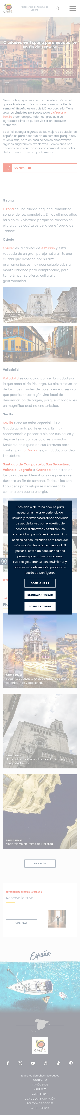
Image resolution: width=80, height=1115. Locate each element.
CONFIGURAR (40, 583)
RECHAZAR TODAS (40, 594)
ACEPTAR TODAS (40, 606)
